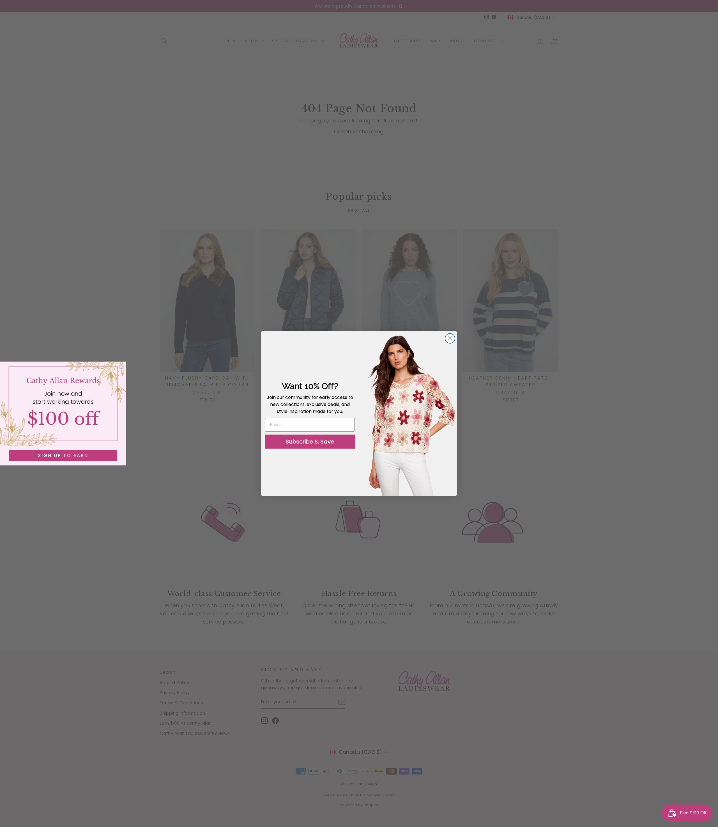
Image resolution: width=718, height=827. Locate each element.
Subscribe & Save (310, 442)
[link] (63, 404)
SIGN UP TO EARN (63, 455)
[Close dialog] (450, 338)
